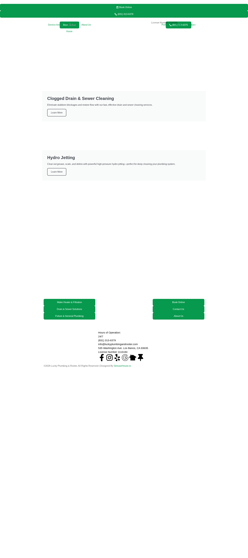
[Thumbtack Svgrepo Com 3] (140, 357)
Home (69, 31)
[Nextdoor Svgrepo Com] (132, 357)
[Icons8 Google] (125, 357)
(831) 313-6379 (107, 340)
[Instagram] (109, 357)
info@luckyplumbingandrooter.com (118, 344)
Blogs (179, 25)
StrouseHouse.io (122, 366)
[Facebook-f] (101, 357)
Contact (191, 25)
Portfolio (166, 25)
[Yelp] (117, 357)
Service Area (54, 25)
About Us (86, 25)
